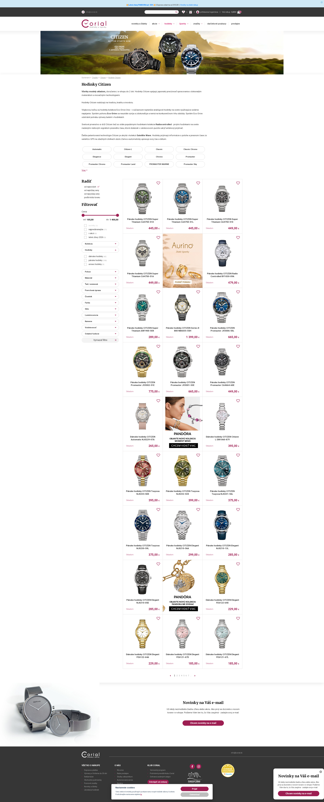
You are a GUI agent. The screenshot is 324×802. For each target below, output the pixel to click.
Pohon (88, 272)
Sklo (87, 309)
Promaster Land (128, 164)
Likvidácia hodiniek (91, 790)
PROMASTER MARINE (159, 164)
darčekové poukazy (216, 23)
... (190, 675)
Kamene (88, 321)
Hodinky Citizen (114, 78)
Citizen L (128, 149)
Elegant (128, 157)
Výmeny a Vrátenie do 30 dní (95, 773)
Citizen (103, 78)
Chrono (159, 157)
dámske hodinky (97, 256)
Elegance (97, 157)
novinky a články (139, 23)
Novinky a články (90, 787)
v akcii (93, 233)
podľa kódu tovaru (92, 197)
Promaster (190, 157)
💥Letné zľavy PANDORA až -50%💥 (141, 5)
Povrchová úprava (93, 290)
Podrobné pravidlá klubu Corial (162, 773)
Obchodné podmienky (93, 780)
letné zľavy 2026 (97, 237)
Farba (87, 303)
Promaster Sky (190, 164)
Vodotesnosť (90, 327)
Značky (95, 78)
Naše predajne (123, 773)
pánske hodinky (98, 260)
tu (141, 794)
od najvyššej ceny (92, 194)
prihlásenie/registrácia (209, 12)
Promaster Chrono (97, 164)
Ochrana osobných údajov (160, 777)
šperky (182, 23)
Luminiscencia (91, 315)
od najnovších (90, 187)
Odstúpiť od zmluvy (158, 782)
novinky (93, 226)
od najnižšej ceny (91, 190)
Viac (84, 170)
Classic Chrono (190, 149)
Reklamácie (89, 777)
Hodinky (88, 250)
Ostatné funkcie (92, 334)
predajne (235, 23)
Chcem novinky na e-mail (203, 723)
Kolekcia (89, 244)
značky (196, 23)
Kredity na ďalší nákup (189, 5)
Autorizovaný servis (125, 780)
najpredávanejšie (98, 229)
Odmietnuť (195, 794)
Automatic (97, 149)
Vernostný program (158, 770)
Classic (159, 149)
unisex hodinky (96, 264)
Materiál (88, 278)
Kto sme (120, 770)
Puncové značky (90, 783)
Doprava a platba (91, 770)
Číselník (88, 296)
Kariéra (120, 783)
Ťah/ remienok (91, 284)
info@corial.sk (91, 12)
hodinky (168, 23)
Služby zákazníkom (125, 777)
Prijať (194, 789)
